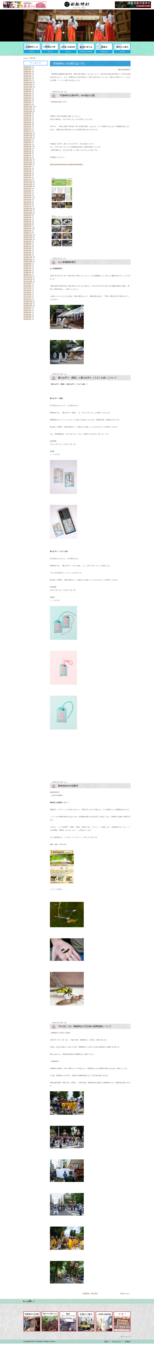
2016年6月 (27, 312)
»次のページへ (125, 1293)
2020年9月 (27, 215)
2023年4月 (27, 151)
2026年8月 (27, 67)
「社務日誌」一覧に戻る (90, 1293)
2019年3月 (27, 255)
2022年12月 (27, 160)
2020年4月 (27, 226)
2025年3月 (27, 102)
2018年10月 (27, 261)
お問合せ (128, 1341)
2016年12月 (27, 301)
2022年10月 (27, 164)
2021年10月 (27, 186)
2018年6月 (27, 268)
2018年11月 (27, 259)
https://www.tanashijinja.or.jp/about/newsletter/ (66, 164)
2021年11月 (27, 184)
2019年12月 (27, 235)
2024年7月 (27, 118)
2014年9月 (27, 314)
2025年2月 (27, 104)
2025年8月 (27, 91)
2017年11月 (27, 279)
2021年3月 (27, 202)
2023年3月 (27, 153)
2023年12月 (27, 133)
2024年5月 (27, 122)
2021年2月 (27, 204)
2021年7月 (27, 193)
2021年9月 (27, 188)
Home (106, 1341)
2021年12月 (27, 182)
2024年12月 (27, 107)
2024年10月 (27, 111)
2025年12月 (27, 82)
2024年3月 (27, 127)
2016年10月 (27, 306)
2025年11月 (27, 84)
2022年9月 (27, 166)
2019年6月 (27, 248)
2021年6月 (27, 195)
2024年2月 (27, 129)
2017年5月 (27, 292)
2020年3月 (27, 228)
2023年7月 (27, 144)
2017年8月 (27, 286)
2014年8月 (27, 317)
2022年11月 (27, 162)
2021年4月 (27, 199)
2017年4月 (27, 295)
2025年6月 (27, 96)
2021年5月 (27, 197)
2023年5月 (27, 149)
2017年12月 (27, 277)
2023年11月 (27, 135)
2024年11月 (27, 109)
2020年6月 (27, 222)
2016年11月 (27, 303)
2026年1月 (27, 80)
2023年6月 (27, 146)
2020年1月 (27, 233)
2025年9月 (27, 89)
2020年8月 (27, 217)
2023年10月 (27, 138)
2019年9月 (27, 242)
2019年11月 (27, 237)
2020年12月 (27, 208)
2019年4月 (27, 253)
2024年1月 (27, 131)
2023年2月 (27, 155)
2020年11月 (27, 211)
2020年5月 (27, 224)
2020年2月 (27, 230)
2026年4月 (27, 73)
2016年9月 (27, 308)
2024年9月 (27, 113)
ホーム (25, 58)
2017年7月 (27, 288)
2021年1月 (27, 206)
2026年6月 (27, 69)
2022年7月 (27, 169)
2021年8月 (27, 191)
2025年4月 (27, 100)
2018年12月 (27, 257)
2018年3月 (27, 272)
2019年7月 (27, 246)
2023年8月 (27, 142)
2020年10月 (27, 213)
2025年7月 (27, 93)
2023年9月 (27, 140)
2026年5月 (27, 71)
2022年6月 (27, 171)
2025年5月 (27, 98)
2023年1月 (27, 158)
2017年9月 (27, 283)
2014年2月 (27, 319)
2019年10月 (27, 239)
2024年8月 (27, 115)
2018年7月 (27, 266)
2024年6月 (27, 120)
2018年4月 (27, 270)
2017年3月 (27, 297)
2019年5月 (27, 250)
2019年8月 (27, 244)
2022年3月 (27, 175)
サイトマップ (116, 1341)
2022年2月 (27, 177)
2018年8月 (27, 264)
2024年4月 (27, 124)
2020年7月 (27, 219)
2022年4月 (27, 173)
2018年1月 (27, 275)
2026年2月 (27, 78)
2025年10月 (27, 87)
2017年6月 (27, 290)
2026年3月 (27, 76)
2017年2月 (27, 299)
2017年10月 (27, 281)
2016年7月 (27, 310)
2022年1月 (27, 180)
